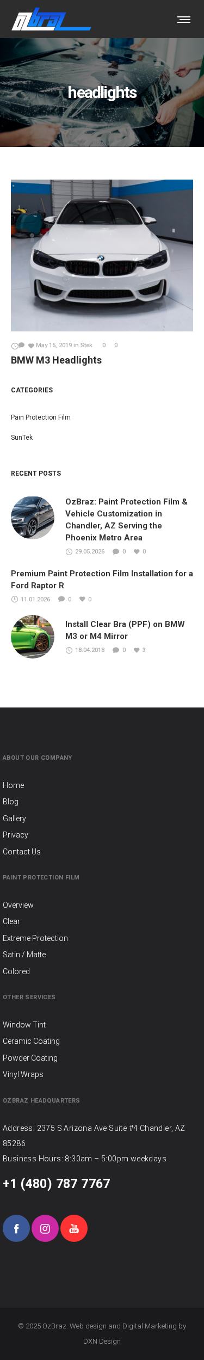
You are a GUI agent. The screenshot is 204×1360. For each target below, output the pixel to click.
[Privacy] (102, 835)
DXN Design (102, 1341)
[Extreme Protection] (102, 938)
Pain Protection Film (41, 417)
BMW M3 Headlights (56, 360)
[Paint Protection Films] (102, 906)
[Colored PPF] (102, 971)
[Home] (102, 786)
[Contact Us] (102, 852)
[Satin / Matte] (102, 954)
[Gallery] (102, 818)
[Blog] (102, 801)
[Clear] (102, 921)
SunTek (22, 437)
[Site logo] (51, 19)
